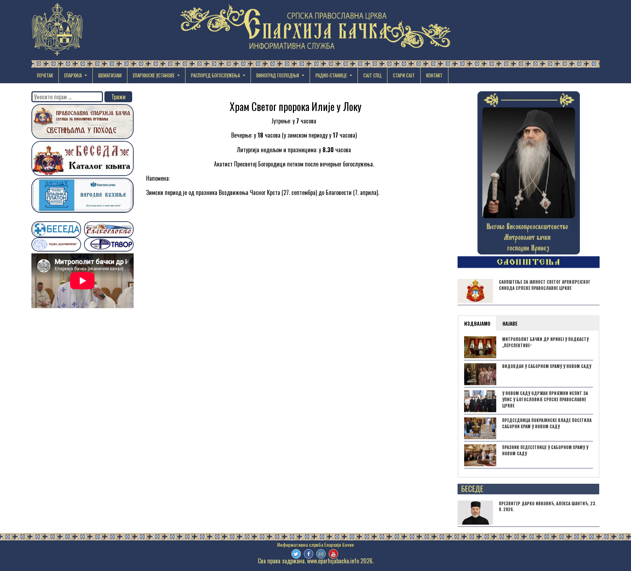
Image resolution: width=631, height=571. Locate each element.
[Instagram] (321, 554)
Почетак (45, 75)
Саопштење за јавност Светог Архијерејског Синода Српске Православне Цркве (544, 285)
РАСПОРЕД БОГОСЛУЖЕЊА (215, 75)
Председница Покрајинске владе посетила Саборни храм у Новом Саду (547, 423)
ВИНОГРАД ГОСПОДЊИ (277, 75)
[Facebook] (308, 554)
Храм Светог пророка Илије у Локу (296, 106)
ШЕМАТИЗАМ (110, 75)
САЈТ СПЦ (372, 75)
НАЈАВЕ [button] (509, 323)
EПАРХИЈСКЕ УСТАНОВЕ (154, 75)
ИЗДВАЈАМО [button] (477, 323)
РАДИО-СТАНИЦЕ (331, 75)
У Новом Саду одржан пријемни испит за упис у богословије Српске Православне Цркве (545, 399)
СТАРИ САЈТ (404, 75)
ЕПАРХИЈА (73, 75)
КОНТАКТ (434, 75)
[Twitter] (296, 554)
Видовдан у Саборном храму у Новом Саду (546, 366)
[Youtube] (333, 554)
